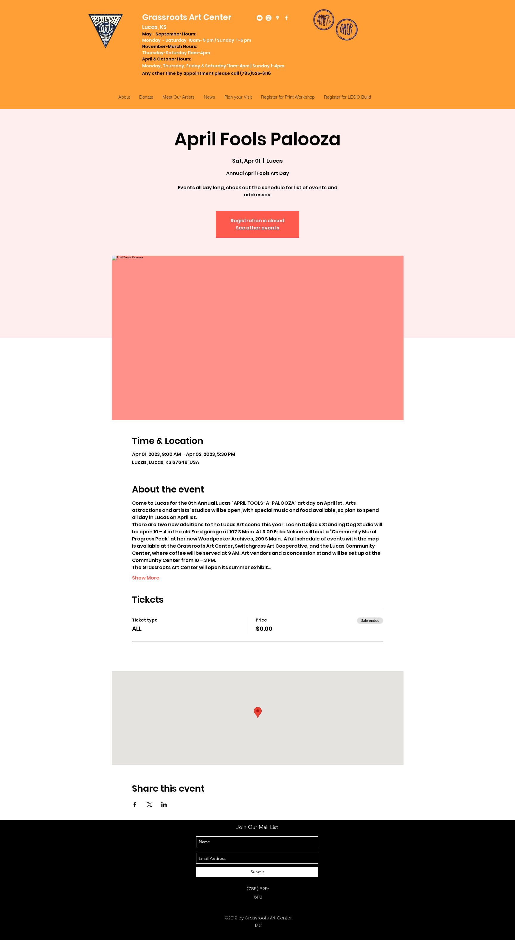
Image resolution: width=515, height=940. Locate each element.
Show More (145, 578)
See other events (257, 227)
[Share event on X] (149, 804)
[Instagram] (269, 18)
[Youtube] (260, 18)
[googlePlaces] (277, 18)
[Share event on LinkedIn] (164, 804)
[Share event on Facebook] (135, 804)
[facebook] (286, 18)
